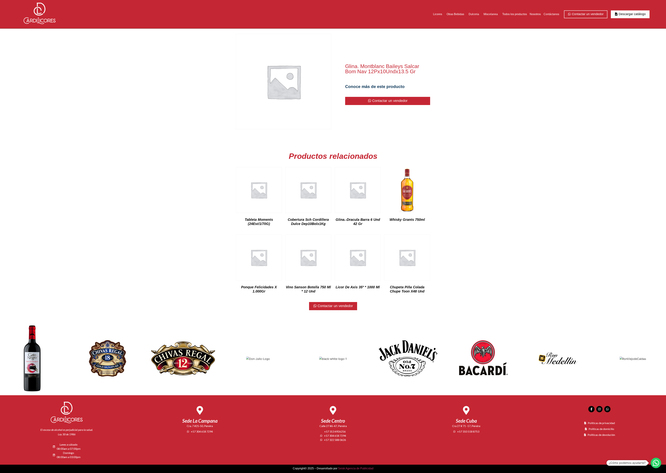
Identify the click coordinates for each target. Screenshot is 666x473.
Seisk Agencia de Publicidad (355, 468)
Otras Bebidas (455, 14)
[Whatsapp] (607, 409)
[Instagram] (599, 409)
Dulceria (474, 14)
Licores (437, 14)
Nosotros (535, 14)
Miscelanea (491, 14)
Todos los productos (514, 14)
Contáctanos (551, 14)
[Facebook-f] (591, 409)
